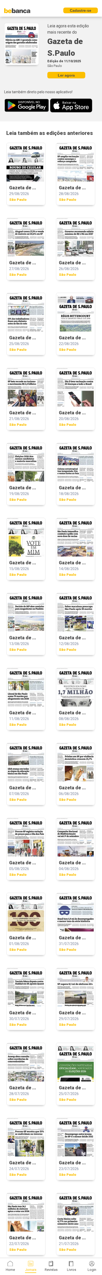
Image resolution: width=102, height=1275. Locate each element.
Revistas (51, 1270)
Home (10, 1270)
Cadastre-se (80, 10)
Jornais (30, 1270)
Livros (71, 1270)
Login (92, 1270)
